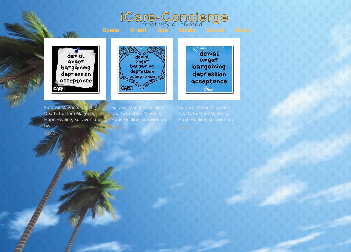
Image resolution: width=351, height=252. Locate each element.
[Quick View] (75, 69)
